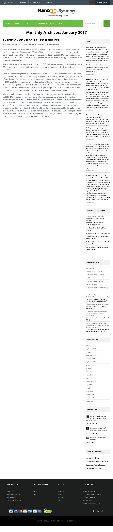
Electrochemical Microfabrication (97, 461)
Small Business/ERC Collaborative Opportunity (51, 49)
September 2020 (91, 349)
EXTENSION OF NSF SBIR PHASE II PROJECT (31, 40)
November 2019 (91, 355)
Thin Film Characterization (94, 281)
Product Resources (46, 23)
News (34, 494)
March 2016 (89, 401)
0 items (102, 2)
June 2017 (89, 388)
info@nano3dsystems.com (91, 503)
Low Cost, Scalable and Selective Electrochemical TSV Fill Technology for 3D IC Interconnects (97, 325)
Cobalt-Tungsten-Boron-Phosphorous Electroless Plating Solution (96, 418)
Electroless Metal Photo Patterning (97, 287)
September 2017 (91, 381)
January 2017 (90, 391)
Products (29, 23)
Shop (59, 500)
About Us (10, 491)
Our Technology (91, 268)
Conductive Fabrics (92, 458)
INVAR (88, 278)
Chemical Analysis (91, 284)
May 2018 (89, 378)
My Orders (61, 497)
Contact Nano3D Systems (94, 216)
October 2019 (90, 358)
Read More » (90, 74)
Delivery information (14, 494)
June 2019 (89, 368)
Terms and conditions (14, 500)
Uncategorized (38, 44)
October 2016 (90, 394)
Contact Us (36, 491)
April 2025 (89, 345)
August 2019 (90, 365)
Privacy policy (11, 497)
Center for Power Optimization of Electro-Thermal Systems (29, 52)
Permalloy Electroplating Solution (98, 438)
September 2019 (91, 362)
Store (61, 23)
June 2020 (89, 352)
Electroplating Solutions (94, 468)
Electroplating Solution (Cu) (94, 271)
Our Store (10, 2)
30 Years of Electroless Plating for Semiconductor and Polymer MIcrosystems (96, 313)
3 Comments (54, 44)
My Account (36, 2)
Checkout (49, 2)
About (17, 23)
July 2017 (89, 385)
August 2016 (90, 398)
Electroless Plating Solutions (95, 274)
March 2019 (89, 375)
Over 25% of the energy (12, 74)
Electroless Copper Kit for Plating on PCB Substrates (98, 429)
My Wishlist (23, 2)
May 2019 (89, 371)
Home (8, 23)
